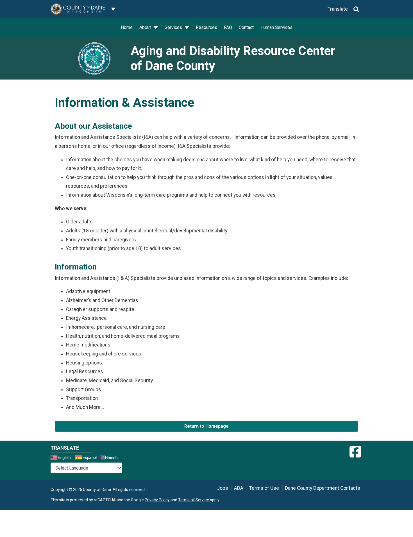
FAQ (228, 27)
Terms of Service (193, 500)
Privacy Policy (157, 500)
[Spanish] (87, 458)
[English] (62, 458)
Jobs (222, 488)
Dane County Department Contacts (322, 488)
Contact (246, 27)
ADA (238, 488)
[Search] (356, 9)
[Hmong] (110, 458)
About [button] (145, 27)
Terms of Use (264, 488)
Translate (338, 9)
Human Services (276, 27)
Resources (206, 27)
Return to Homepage (206, 426)
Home (127, 27)
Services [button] (174, 27)
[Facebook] (355, 452)
